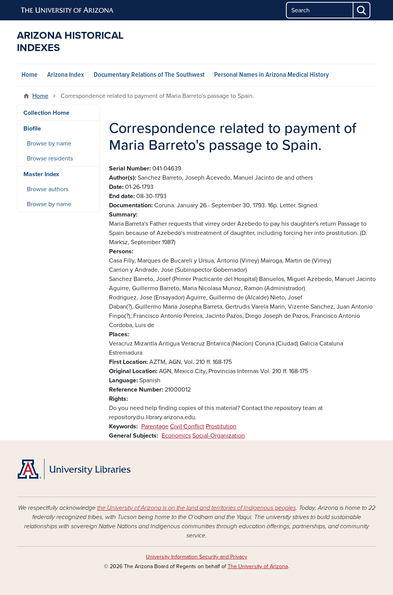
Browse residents (50, 158)
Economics (176, 436)
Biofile (32, 128)
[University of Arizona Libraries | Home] (73, 469)
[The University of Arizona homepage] (67, 10)
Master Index (41, 174)
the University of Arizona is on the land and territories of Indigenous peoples (196, 508)
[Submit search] (361, 10)
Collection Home (46, 113)
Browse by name (49, 143)
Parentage (154, 426)
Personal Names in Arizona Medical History (271, 75)
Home (29, 75)
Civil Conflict (187, 426)
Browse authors (47, 189)
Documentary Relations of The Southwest (149, 75)
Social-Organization (218, 436)
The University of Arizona (258, 566)
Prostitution (221, 426)
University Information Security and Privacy (196, 557)
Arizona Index (65, 75)
